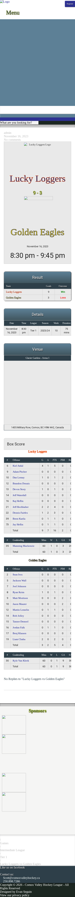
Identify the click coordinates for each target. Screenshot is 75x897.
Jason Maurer (20, 604)
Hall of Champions (11, 66)
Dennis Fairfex (20, 512)
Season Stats (7, 34)
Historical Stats (9, 38)
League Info (7, 48)
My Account (7, 104)
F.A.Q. (4, 59)
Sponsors (5, 45)
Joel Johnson (19, 586)
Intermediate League (12, 850)
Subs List (5, 93)
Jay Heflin (18, 524)
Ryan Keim (18, 592)
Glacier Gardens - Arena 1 (37, 358)
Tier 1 (3, 857)
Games (4, 843)
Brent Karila (19, 518)
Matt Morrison (20, 598)
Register (70, 4)
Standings (6, 27)
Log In (4, 100)
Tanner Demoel (20, 621)
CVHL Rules (8, 86)
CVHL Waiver (9, 55)
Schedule (5, 24)
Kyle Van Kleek (21, 660)
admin (7, 132)
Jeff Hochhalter (20, 507)
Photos (4, 41)
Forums (4, 62)
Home (4, 21)
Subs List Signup (10, 97)
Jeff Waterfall (19, 495)
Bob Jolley (18, 615)
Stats (3, 31)
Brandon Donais (21, 483)
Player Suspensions (11, 73)
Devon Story (19, 489)
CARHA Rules (9, 83)
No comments (12, 139)
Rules (3, 79)
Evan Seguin (24, 891)
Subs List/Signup (10, 90)
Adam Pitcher (20, 471)
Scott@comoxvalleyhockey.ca (21, 877)
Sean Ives (17, 574)
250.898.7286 (11, 881)
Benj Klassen (19, 633)
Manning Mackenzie (23, 545)
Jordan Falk (19, 627)
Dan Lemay (19, 477)
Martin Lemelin (21, 609)
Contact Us (7, 52)
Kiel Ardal (18, 465)
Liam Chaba (19, 639)
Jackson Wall (19, 580)
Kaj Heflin (18, 501)
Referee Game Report (13, 76)
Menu (11, 12)
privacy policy (20, 895)
